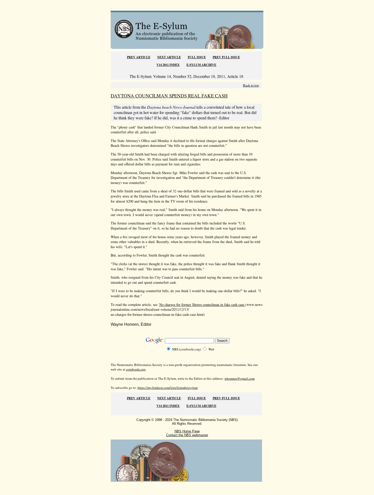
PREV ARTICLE (138, 57)
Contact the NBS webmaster (187, 435)
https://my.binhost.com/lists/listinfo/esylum (168, 387)
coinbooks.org (136, 369)
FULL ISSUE (197, 57)
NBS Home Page (187, 431)
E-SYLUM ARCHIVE (201, 65)
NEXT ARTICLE (169, 57)
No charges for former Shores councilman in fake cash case (202, 304)
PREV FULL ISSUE (226, 57)
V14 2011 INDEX (168, 65)
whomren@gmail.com (239, 378)
